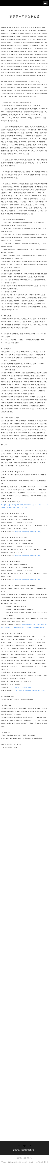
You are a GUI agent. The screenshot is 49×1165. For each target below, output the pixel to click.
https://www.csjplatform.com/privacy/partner (29, 690)
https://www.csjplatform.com (20, 687)
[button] (45, 3)
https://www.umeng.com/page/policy (28, 531)
